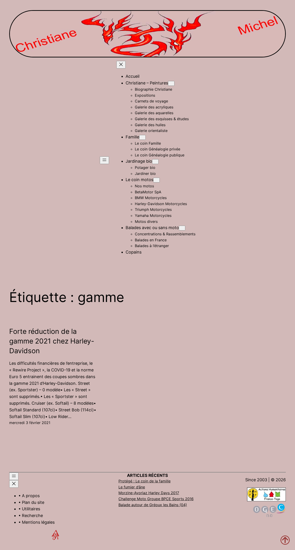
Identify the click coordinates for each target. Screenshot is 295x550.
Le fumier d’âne (131, 487)
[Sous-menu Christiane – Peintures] (171, 83)
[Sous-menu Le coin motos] (156, 180)
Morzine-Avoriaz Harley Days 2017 (148, 492)
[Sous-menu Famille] (142, 137)
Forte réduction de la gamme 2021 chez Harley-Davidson (51, 341)
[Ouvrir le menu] (104, 160)
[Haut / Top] (285, 540)
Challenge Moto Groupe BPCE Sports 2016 (156, 498)
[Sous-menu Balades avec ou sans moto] (182, 228)
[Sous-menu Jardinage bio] (155, 161)
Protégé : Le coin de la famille (144, 481)
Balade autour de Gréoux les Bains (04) (152, 504)
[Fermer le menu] (121, 65)
